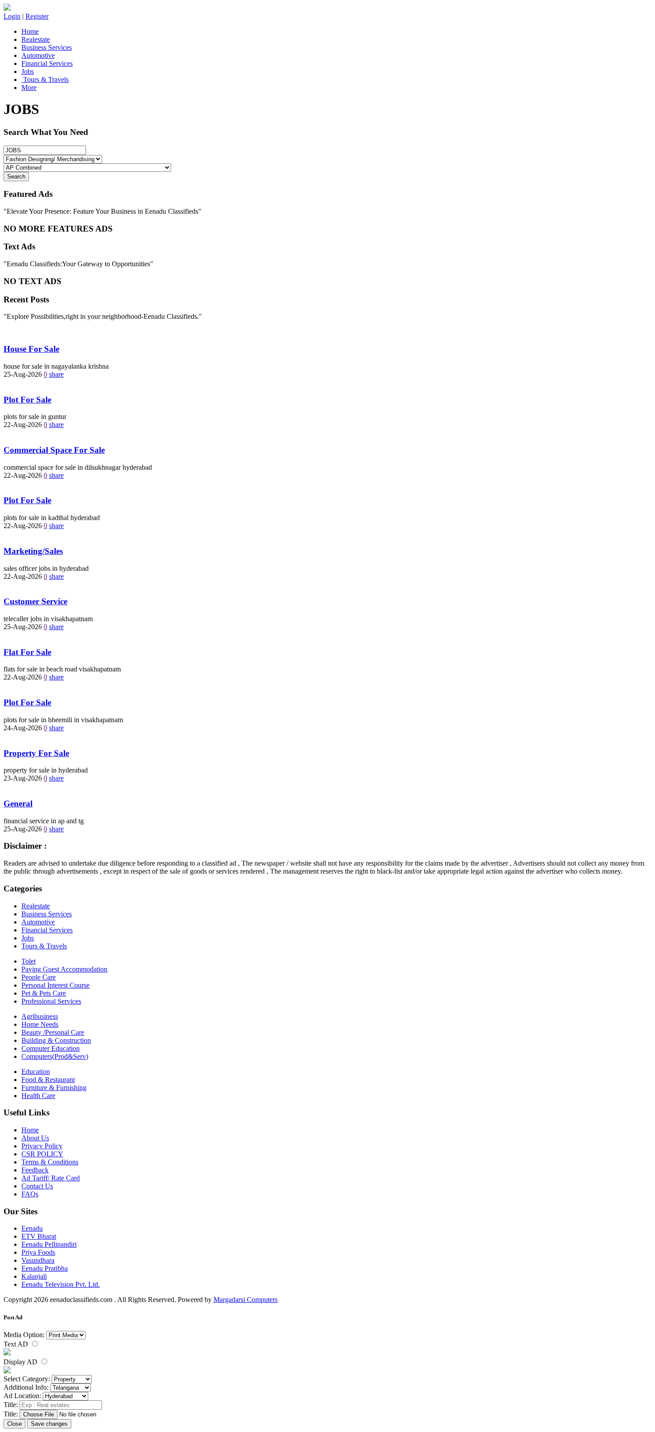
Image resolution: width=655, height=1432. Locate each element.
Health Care (38, 1095)
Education (35, 1071)
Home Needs (39, 1024)
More (29, 87)
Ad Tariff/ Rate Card (50, 1178)
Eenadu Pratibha (44, 1268)
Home (30, 31)
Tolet (28, 961)
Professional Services (51, 1001)
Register (37, 16)
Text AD (17, 1344)
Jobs (27, 71)
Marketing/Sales (33, 551)
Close (14, 1423)
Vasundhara (37, 1260)
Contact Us (37, 1186)
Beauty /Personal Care (52, 1032)
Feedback (35, 1170)
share (56, 374)
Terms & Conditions (49, 1162)
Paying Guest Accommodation (64, 969)
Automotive (38, 55)
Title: (11, 1404)
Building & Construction (56, 1040)
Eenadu (32, 1228)
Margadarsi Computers (245, 1299)
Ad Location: (22, 1395)
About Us (35, 1138)
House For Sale (31, 349)
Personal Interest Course (55, 985)
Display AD (21, 1362)
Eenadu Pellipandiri (49, 1244)
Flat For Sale (27, 652)
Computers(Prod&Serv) (54, 1056)
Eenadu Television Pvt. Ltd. (60, 1284)
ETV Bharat (38, 1236)
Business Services (46, 47)
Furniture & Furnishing (53, 1087)
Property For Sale (36, 753)
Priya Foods (38, 1252)
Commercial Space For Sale (54, 450)
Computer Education (50, 1048)
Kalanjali (34, 1276)
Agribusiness (39, 1016)
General (18, 803)
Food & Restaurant (48, 1079)
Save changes (49, 1423)
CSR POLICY (42, 1154)
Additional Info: (26, 1387)
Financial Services (47, 63)
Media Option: (24, 1334)
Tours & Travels (45, 79)
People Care (38, 977)
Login (12, 16)
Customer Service (35, 601)
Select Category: (27, 1379)
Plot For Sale (27, 399)
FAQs (29, 1194)
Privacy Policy (41, 1146)
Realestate (35, 39)
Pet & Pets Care (43, 993)
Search (16, 176)
